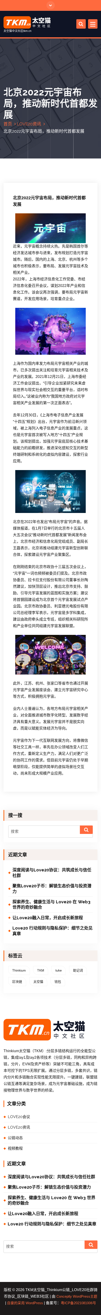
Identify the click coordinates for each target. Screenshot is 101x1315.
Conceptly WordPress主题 (76, 1296)
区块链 (17, 981)
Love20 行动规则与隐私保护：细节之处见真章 (52, 931)
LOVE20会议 (19, 1117)
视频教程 (15, 1148)
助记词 (78, 970)
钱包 (57, 981)
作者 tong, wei (58, 177)
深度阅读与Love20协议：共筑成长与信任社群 (51, 872)
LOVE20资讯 (29, 123)
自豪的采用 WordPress (25, 1303)
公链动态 (15, 1138)
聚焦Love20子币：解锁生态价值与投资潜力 (51, 888)
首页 (8, 123)
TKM (40, 970)
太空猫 (38, 981)
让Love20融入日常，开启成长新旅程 (47, 917)
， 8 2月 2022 (30, 177)
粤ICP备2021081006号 (78, 1303)
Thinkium (19, 970)
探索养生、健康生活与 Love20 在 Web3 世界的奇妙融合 (51, 904)
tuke (58, 970)
